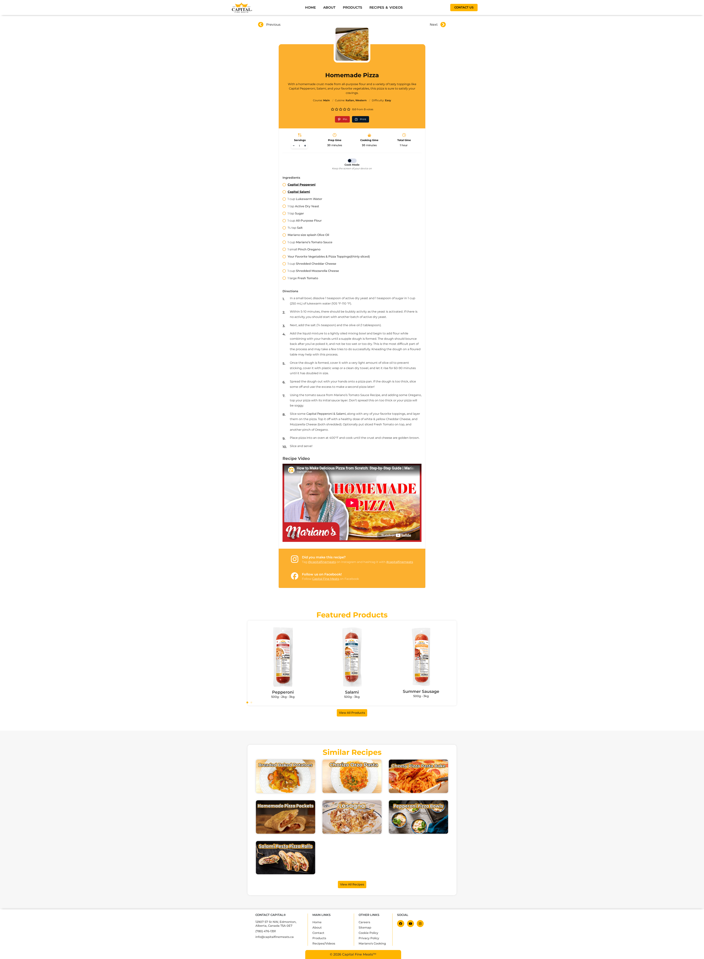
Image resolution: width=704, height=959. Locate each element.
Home (310, 7)
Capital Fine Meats (325, 579)
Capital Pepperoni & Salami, (326, 413)
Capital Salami (299, 192)
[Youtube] (410, 923)
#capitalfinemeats (399, 562)
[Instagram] (420, 923)
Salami (352, 692)
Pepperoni (283, 692)
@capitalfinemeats (322, 562)
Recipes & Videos (386, 7)
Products (352, 7)
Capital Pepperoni (302, 184)
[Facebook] (400, 923)
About (329, 7)
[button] (247, 702)
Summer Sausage (421, 691)
